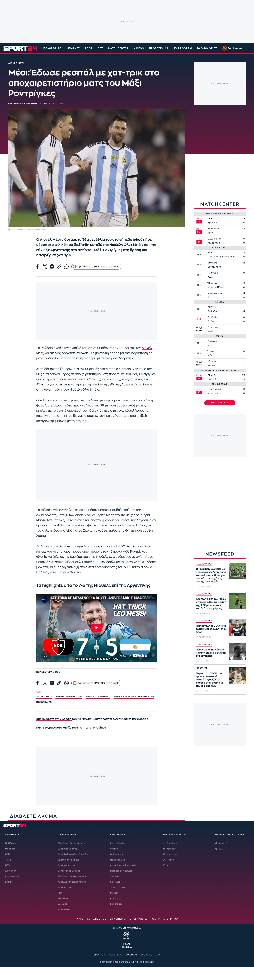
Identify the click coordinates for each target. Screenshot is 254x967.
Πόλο (8, 865)
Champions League (69, 860)
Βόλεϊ (8, 854)
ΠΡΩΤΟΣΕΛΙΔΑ (159, 48)
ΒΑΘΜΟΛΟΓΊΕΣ (207, 48)
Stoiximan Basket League (72, 876)
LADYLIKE (146, 955)
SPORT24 (99, 955)
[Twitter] (44, 266)
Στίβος (9, 882)
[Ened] (127, 946)
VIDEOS (139, 48)
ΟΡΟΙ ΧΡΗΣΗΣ (138, 919)
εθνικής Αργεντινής (123, 384)
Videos (114, 849)
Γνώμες (114, 893)
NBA (60, 893)
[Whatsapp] (66, 266)
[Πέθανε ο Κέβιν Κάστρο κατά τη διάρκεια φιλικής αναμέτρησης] (237, 651)
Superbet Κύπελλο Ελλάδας (73, 854)
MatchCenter (117, 843)
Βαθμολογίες (117, 854)
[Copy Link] (59, 266)
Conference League (69, 871)
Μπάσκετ (73, 48)
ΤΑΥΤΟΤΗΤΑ (82, 919)
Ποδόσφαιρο (52, 48)
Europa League (66, 865)
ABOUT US (99, 919)
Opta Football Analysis (123, 865)
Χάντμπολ (10, 871)
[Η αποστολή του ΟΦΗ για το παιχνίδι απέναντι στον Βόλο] (237, 627)
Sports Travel (117, 887)
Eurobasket (64, 909)
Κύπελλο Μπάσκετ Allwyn (72, 882)
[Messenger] (52, 266)
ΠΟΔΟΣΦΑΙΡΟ (204, 564)
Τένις (8, 860)
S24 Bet (114, 876)
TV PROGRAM (183, 48)
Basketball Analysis (121, 871)
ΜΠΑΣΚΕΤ (201, 668)
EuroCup (62, 904)
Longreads (116, 904)
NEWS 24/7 (116, 955)
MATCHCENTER (118, 48)
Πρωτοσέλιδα (117, 860)
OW (158, 955)
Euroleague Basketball (231, 48)
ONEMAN (131, 955)
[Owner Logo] (126, 934)
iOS (221, 849)
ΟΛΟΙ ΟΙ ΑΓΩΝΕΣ (219, 403)
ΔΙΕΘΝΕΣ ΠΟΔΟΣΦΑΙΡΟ (68, 697)
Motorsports (12, 876)
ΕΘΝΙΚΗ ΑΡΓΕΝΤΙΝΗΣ (98, 697)
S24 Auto (115, 882)
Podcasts (115, 898)
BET (100, 48)
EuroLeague (64, 887)
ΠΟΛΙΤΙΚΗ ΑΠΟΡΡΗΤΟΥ (164, 919)
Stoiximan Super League (72, 843)
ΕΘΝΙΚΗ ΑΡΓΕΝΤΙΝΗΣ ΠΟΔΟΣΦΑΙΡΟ (134, 697)
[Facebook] (37, 266)
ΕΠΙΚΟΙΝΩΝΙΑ (118, 919)
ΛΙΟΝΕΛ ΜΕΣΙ (44, 697)
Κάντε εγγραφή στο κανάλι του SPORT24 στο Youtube (71, 727)
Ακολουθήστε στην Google (54, 719)
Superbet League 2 (68, 849)
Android (223, 843)
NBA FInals (64, 898)
